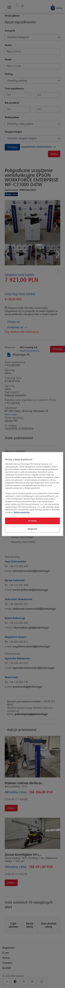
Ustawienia (32, 529)
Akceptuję (32, 521)
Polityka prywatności (22, 512)
